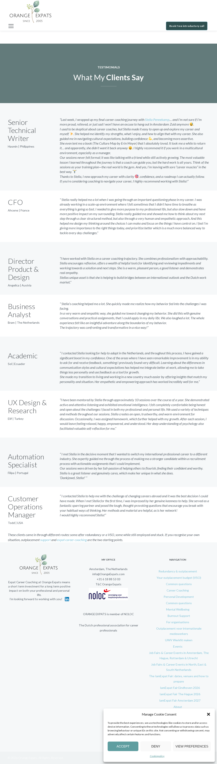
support (45, 540)
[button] (208, 714)
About (178, 707)
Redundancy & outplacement (178, 571)
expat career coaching (72, 540)
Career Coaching (178, 590)
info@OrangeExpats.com (108, 574)
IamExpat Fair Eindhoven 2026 (180, 687)
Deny (155, 746)
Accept (123, 746)
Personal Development (179, 596)
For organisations (177, 622)
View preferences (191, 746)
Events (177, 646)
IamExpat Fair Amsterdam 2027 (179, 700)
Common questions (179, 584)
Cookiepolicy (157, 756)
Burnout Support (179, 616)
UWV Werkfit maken (178, 640)
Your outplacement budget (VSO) (179, 577)
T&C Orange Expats (108, 584)
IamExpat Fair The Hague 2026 (180, 694)
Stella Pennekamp (157, 119)
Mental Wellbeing (177, 609)
